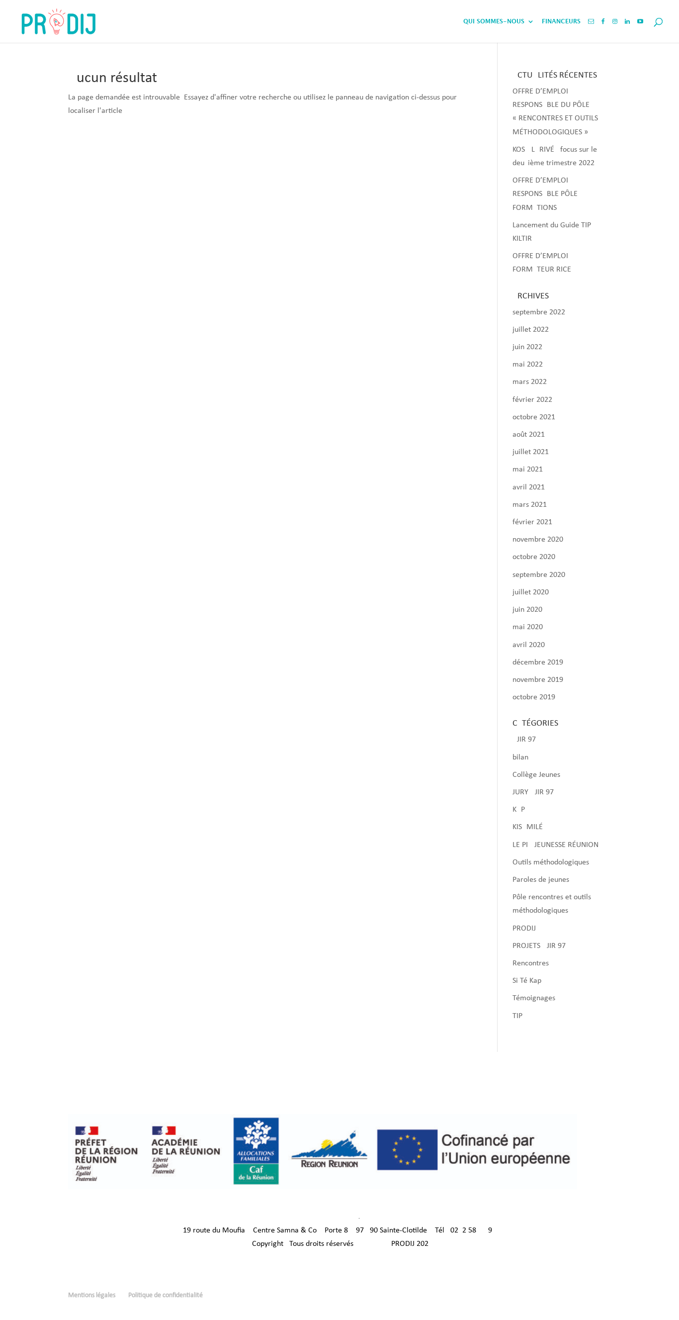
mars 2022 (529, 382)
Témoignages (533, 998)
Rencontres (530, 963)
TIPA (519, 1016)
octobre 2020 (533, 557)
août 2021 (528, 435)
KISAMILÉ (527, 827)
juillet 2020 (530, 592)
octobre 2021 (533, 417)
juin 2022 (527, 347)
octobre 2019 (533, 697)
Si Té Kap (526, 981)
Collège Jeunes (536, 775)
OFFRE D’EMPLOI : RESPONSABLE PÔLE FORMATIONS (545, 194)
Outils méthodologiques (550, 862)
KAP (518, 810)
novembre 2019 (537, 680)
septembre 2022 (538, 312)
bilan (520, 757)
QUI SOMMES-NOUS (493, 21)
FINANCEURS (561, 21)
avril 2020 (528, 645)
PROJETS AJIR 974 (541, 946)
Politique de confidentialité (165, 1295)
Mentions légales (91, 1295)
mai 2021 (527, 469)
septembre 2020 (538, 575)
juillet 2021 (530, 452)
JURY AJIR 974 (535, 792)
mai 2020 (527, 627)
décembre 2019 (537, 662)
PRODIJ (524, 929)
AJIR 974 (526, 740)
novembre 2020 (537, 540)
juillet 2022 (530, 330)
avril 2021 (528, 487)
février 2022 (532, 400)
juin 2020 (527, 610)
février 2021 (532, 522)
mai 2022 (527, 365)
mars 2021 (529, 505)
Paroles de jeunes (540, 880)
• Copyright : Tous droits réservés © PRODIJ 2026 (339, 1244)
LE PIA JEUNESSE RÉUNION (555, 845)
